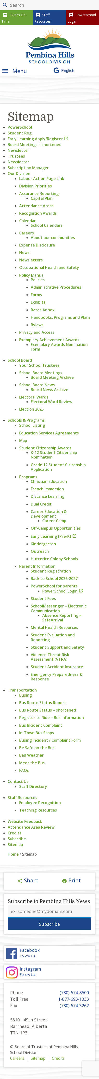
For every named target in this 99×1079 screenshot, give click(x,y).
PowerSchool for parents (54, 586)
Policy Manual (31, 275)
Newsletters (31, 260)
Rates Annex (43, 310)
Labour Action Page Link (41, 178)
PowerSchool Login (62, 591)
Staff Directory (33, 786)
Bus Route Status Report (42, 702)
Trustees (16, 156)
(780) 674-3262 (74, 1005)
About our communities (53, 237)
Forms (36, 294)
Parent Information (37, 566)
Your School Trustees (39, 365)
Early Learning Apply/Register (38, 138)
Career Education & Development (49, 514)
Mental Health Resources (54, 627)
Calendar (27, 220)
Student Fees (43, 598)
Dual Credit (41, 504)
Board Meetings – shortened (35, 144)
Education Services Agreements (49, 433)
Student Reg (19, 133)
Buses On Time (13, 18)
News (24, 252)
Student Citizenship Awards (45, 448)
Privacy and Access (36, 332)
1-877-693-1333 (73, 999)
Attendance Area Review (31, 827)
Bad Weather (31, 755)
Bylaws (37, 324)
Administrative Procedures (56, 287)
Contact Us (18, 781)
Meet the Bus (32, 763)
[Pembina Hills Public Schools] (49, 46)
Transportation (22, 690)
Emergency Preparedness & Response (56, 677)
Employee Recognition (40, 802)
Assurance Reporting (39, 193)
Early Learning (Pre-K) (54, 536)
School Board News (37, 384)
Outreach (40, 551)
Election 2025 (31, 409)
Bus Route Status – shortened (47, 710)
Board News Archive (49, 389)
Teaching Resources (38, 810)
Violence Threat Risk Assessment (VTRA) (50, 657)
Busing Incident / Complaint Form (50, 740)
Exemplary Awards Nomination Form (59, 347)
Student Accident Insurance (57, 666)
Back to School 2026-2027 (54, 578)
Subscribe (17, 838)
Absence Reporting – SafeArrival (61, 618)
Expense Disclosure (37, 245)
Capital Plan (42, 198)
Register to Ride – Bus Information (51, 717)
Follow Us (30, 953)
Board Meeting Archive (52, 377)
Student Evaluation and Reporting (53, 637)
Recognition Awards (38, 213)
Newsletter (18, 150)
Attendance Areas (36, 205)
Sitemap (15, 844)
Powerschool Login (82, 18)
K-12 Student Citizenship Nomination (54, 455)
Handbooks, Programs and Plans (61, 317)
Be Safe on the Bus (37, 747)
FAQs (24, 770)
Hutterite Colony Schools (54, 558)
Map (23, 440)
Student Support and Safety (57, 647)
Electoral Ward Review (51, 401)
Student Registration (51, 571)
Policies (38, 279)
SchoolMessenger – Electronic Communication (59, 608)
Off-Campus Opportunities (56, 528)
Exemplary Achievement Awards (49, 339)
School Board (20, 360)
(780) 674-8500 (74, 992)
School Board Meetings (40, 372)
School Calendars (46, 225)
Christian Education (49, 481)
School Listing (32, 425)
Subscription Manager (28, 167)
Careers (26, 233)
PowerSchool (20, 127)
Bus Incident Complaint (40, 725)
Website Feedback (25, 821)
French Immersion (47, 489)
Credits (14, 833)
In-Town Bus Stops (36, 732)
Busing (25, 695)
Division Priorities (35, 186)
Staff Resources (42, 18)
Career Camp (54, 520)
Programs (28, 477)
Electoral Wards (33, 397)
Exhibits (38, 302)
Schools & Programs (26, 420)
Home (13, 854)
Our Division (19, 173)
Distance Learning (47, 496)
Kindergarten (43, 543)
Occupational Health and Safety (49, 267)
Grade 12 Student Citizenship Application (58, 467)
